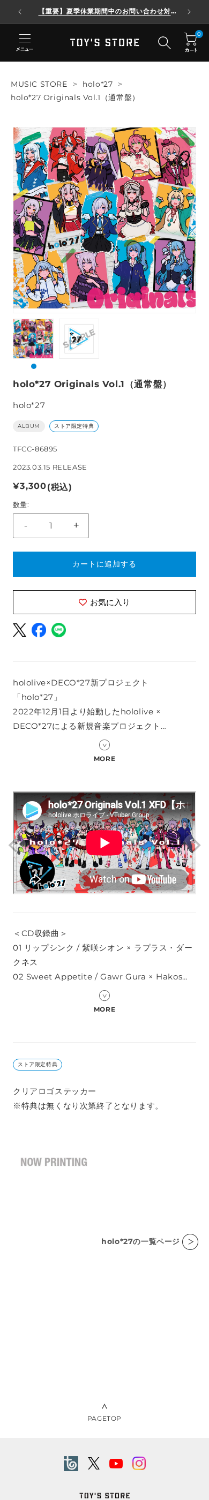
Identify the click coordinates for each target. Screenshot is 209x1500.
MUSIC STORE (39, 84)
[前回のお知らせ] (20, 12)
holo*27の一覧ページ (140, 1241)
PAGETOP (104, 1418)
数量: (21, 504)
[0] (190, 42)
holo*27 (98, 84)
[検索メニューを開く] (164, 42)
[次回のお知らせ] (189, 12)
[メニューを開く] (24, 42)
